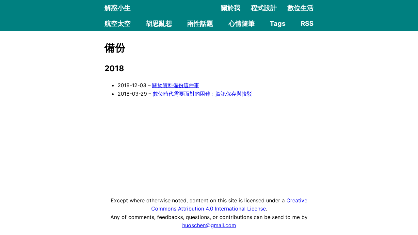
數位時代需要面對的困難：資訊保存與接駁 (202, 93)
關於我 (230, 8)
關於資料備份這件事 (175, 85)
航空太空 (117, 23)
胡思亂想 (159, 23)
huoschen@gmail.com (209, 225)
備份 (114, 47)
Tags (277, 23)
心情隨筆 (242, 23)
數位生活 (300, 8)
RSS (307, 23)
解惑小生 (117, 8)
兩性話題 (200, 23)
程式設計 (264, 8)
